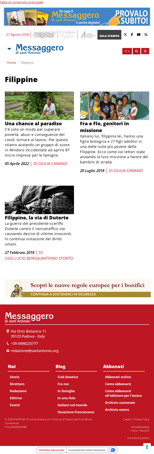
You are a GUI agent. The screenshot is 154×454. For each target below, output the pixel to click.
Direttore (17, 384)
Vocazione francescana (76, 412)
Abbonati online (118, 377)
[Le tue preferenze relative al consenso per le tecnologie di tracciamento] (147, 447)
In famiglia (66, 391)
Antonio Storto (57, 258)
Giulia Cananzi (52, 163)
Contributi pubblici (138, 438)
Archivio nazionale (120, 402)
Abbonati (113, 366)
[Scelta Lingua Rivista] (145, 51)
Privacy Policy (141, 419)
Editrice (16, 398)
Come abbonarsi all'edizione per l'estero (123, 393)
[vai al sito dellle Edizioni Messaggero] (87, 34)
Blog (60, 366)
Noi (12, 366)
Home (11, 62)
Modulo (144, 430)
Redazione (18, 391)
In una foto (66, 398)
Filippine (27, 62)
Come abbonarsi (118, 384)
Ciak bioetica (68, 377)
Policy (134, 430)
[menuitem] (29, 384)
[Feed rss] (146, 34)
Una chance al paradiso (33, 123)
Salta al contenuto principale (21, 2)
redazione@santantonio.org (35, 350)
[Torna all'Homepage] (39, 49)
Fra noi (63, 384)
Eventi (15, 405)
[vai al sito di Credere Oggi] (68, 34)
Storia (14, 377)
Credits (127, 419)
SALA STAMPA (109, 36)
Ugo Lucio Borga (22, 258)
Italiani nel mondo (72, 405)
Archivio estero (117, 409)
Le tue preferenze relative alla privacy (86, 450)
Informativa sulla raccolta (51, 450)
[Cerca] (136, 51)
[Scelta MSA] (9, 49)
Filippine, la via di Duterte (37, 217)
